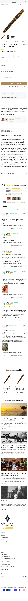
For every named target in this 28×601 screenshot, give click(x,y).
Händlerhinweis (4, 554)
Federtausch (4, 105)
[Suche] (20, 4)
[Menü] (26, 4)
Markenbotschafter (5, 537)
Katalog (2, 539)
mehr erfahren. (22, 111)
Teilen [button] (5, 228)
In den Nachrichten (5, 545)
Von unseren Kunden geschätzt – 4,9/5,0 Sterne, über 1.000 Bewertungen (14, 87)
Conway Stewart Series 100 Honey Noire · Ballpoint (11, 242)
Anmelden (24, 576)
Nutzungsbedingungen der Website (8, 558)
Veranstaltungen (4, 541)
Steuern (24, 102)
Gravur (14, 62)
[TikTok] (7, 566)
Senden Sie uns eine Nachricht (11, 97)
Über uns (3, 535)
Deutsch (16, 584)
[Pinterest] (9, 566)
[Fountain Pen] (8, 56)
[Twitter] (5, 566)
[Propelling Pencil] (18, 56)
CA (9, 584)
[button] (23, 228)
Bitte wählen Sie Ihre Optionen (14, 83)
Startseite (3, 41)
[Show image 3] (13, 37)
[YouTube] (11, 566)
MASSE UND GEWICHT (8, 173)
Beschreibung (6, 131)
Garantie (3, 102)
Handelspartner (4, 546)
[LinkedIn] (13, 566)
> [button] (17, 359)
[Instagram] (1, 566)
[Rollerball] (14, 56)
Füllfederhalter (4, 543)
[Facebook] (3, 566)
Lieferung (10, 102)
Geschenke (17, 102)
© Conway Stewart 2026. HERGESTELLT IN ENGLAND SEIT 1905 (14, 587)
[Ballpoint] (11, 56)
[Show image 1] (3, 37)
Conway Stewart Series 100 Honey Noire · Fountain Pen (12, 225)
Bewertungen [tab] (5, 206)
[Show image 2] (8, 37)
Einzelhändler (4, 548)
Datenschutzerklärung (5, 556)
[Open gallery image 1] (14, 21)
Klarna (11, 105)
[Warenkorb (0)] (23, 4)
